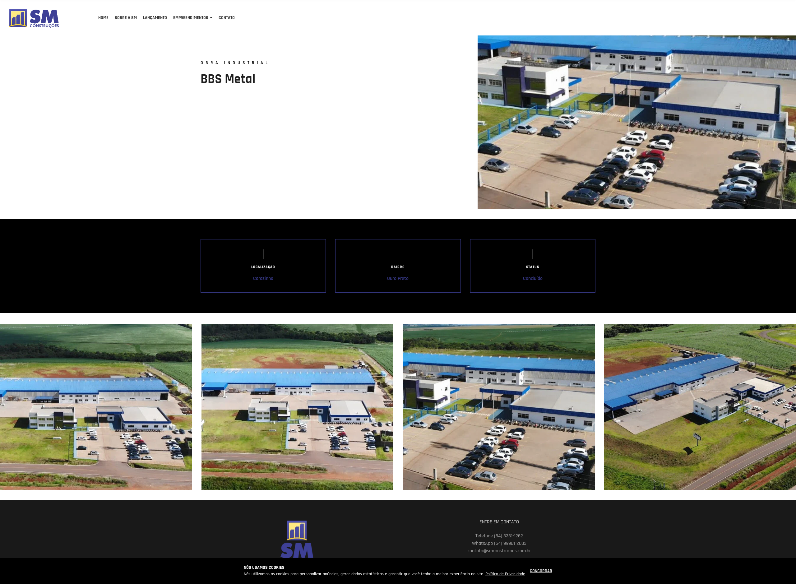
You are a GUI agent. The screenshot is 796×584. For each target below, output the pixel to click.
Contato (227, 18)
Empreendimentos (190, 18)
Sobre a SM (126, 18)
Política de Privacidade (505, 574)
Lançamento (155, 18)
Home (103, 18)
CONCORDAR (541, 571)
